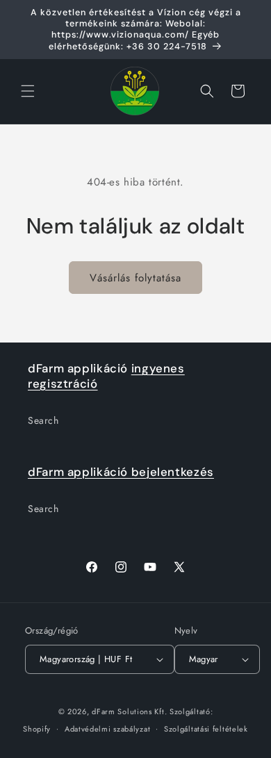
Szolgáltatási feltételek (206, 728)
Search (43, 420)
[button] (28, 91)
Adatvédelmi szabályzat (107, 728)
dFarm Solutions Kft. (129, 711)
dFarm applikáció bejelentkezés (121, 471)
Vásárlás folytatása (135, 278)
